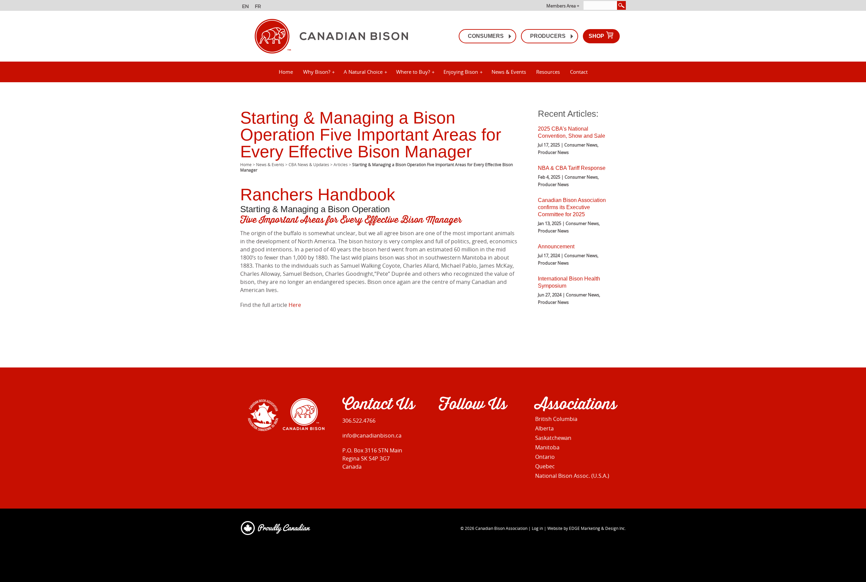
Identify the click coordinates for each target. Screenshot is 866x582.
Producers (548, 36)
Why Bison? (316, 71)
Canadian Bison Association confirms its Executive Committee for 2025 (572, 207)
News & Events (509, 71)
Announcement (556, 246)
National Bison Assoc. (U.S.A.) (572, 475)
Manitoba (547, 447)
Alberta (544, 428)
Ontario (545, 457)
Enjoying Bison (460, 71)
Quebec (545, 466)
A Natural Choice (363, 71)
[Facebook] (443, 425)
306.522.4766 (358, 420)
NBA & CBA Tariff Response (572, 168)
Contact (579, 71)
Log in (537, 528)
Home (286, 71)
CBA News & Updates (309, 164)
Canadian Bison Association (501, 528)
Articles (341, 164)
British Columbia (556, 419)
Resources (548, 71)
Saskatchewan (553, 438)
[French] (259, 7)
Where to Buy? (413, 71)
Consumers (486, 36)
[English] (246, 7)
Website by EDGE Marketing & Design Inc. (586, 528)
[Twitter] (472, 425)
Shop (597, 36)
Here (295, 305)
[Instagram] (457, 425)
